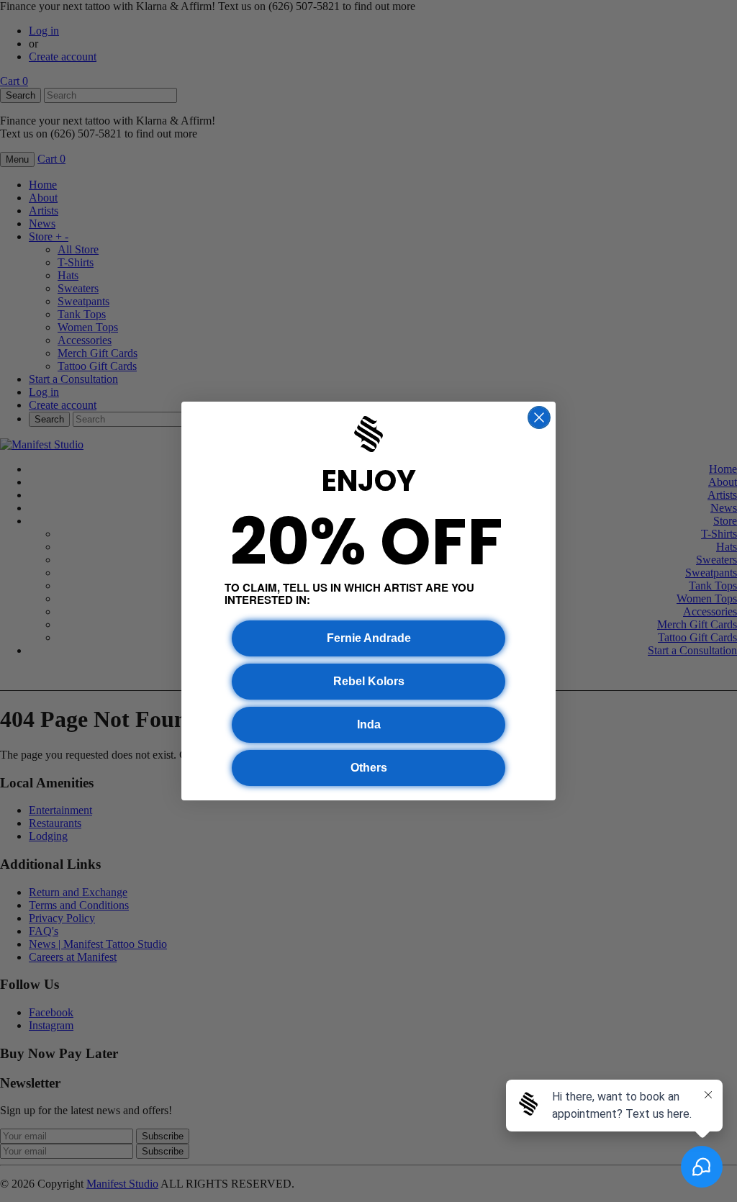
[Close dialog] (539, 417)
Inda (369, 724)
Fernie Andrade (369, 638)
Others (369, 768)
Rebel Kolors (368, 681)
